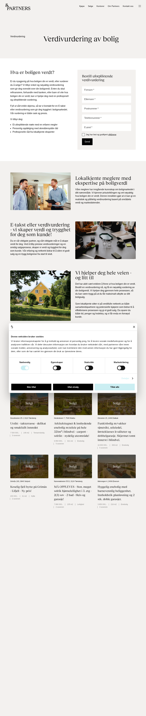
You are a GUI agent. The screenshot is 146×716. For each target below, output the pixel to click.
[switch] (57, 368)
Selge (90, 6)
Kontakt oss (128, 6)
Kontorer (100, 6)
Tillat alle (114, 387)
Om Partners (113, 6)
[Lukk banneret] (134, 327)
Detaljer (125, 378)
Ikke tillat (31, 387)
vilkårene (112, 135)
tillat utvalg (73, 387)
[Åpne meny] (139, 6)
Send (87, 141)
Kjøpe (82, 6)
